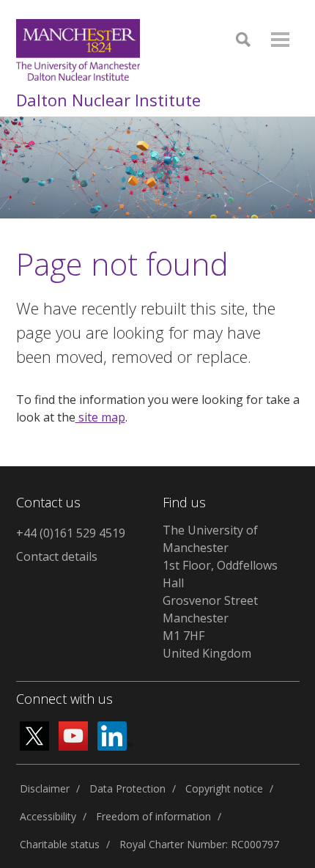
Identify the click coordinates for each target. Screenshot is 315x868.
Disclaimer (45, 788)
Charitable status (60, 844)
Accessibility (48, 816)
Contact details (56, 556)
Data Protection (127, 788)
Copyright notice (224, 788)
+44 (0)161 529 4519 (70, 533)
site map (100, 417)
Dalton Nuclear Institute (108, 99)
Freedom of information (153, 816)
